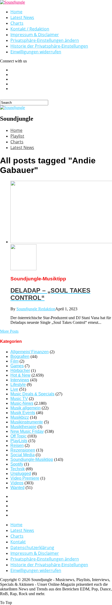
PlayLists (18, 441)
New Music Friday (27, 431)
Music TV (19, 398)
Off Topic (18, 436)
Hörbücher (20, 370)
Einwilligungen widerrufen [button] (35, 52)
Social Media (22, 455)
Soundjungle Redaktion (35, 309)
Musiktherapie (23, 426)
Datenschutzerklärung (32, 547)
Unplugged (20, 473)
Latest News (22, 17)
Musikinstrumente (26, 422)
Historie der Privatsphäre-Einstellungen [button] (49, 46)
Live (14, 389)
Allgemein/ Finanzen (29, 352)
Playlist (17, 136)
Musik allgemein (25, 408)
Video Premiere (24, 478)
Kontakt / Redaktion (29, 29)
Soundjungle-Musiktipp (31, 459)
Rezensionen (22, 450)
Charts (16, 23)
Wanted (17, 487)
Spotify (16, 464)
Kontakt (18, 542)
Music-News (21, 403)
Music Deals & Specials (32, 394)
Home (16, 12)
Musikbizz (19, 417)
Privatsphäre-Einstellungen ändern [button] (44, 40)
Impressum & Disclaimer (34, 34)
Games (17, 366)
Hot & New (20, 375)
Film (14, 361)
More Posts (9, 331)
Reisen (17, 445)
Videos (16, 483)
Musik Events (22, 412)
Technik (17, 469)
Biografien (19, 356)
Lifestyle (18, 384)
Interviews (19, 380)
